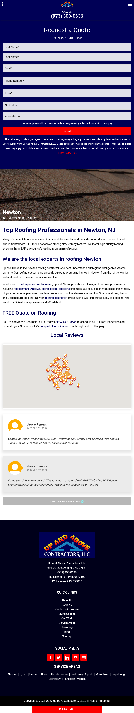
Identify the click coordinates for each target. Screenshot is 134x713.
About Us (67, 600)
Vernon (81, 679)
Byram (23, 674)
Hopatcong (118, 674)
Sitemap (67, 636)
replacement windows (27, 289)
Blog (67, 632)
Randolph (69, 679)
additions (64, 289)
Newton (12, 674)
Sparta (89, 674)
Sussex (34, 674)
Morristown (102, 674)
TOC (75, 153)
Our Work (67, 618)
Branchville (47, 674)
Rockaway (77, 674)
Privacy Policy (78, 123)
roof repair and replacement (35, 284)
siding (45, 289)
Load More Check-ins (65, 501)
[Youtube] (75, 657)
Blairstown (55, 679)
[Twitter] (58, 657)
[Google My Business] (83, 657)
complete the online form (55, 326)
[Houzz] (67, 657)
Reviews (67, 605)
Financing (67, 627)
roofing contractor (56, 298)
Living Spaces (67, 614)
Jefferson (62, 674)
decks (54, 289)
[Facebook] (50, 657)
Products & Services (67, 609)
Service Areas (16, 217)
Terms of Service (98, 123)
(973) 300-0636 (67, 16)
